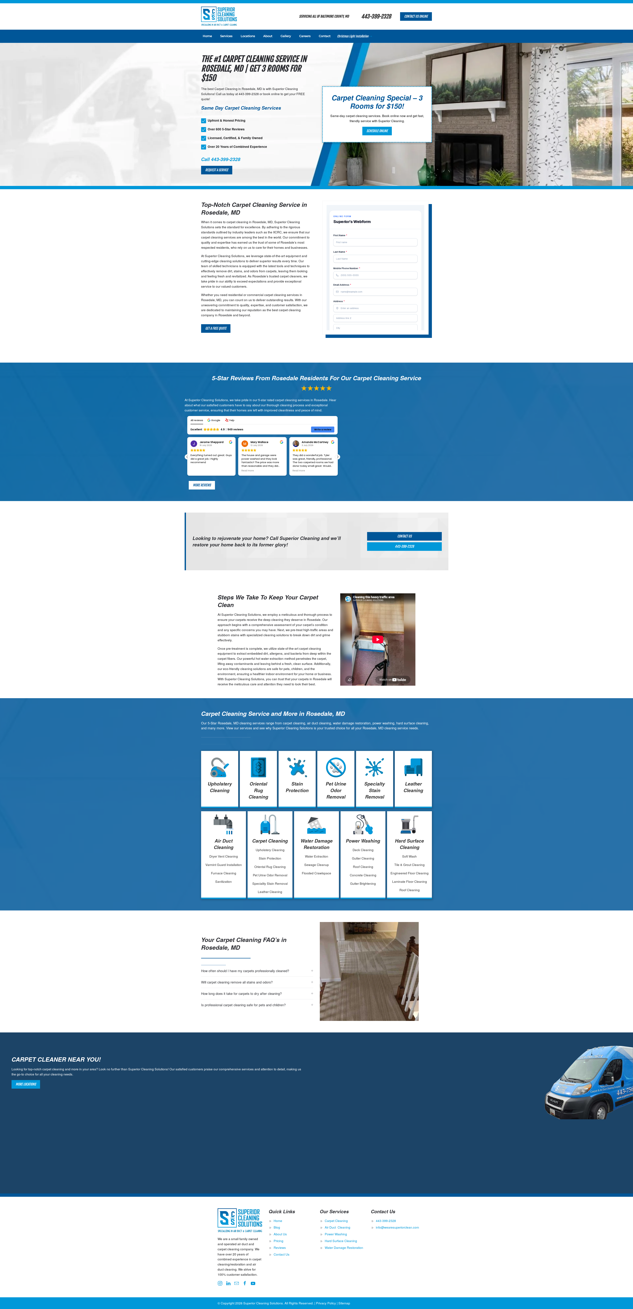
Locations (248, 36)
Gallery (286, 36)
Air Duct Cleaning (223, 843)
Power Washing (363, 840)
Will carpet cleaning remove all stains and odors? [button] (237, 982)
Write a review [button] (322, 429)
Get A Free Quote (215, 328)
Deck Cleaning (363, 850)
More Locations (26, 1084)
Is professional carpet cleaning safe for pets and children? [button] (243, 1005)
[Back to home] (219, 16)
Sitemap (344, 1303)
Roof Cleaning (363, 866)
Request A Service (216, 170)
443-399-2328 (376, 16)
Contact (325, 36)
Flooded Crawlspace (316, 873)
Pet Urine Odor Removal (336, 790)
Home (207, 36)
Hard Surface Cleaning (409, 843)
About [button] (267, 36)
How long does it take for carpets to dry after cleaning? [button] (241, 993)
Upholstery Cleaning (220, 786)
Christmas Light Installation (352, 36)
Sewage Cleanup (316, 864)
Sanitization (223, 881)
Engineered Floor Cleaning (410, 873)
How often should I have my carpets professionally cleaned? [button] (245, 970)
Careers (305, 36)
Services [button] (226, 36)
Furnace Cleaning (223, 873)
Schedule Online (377, 131)
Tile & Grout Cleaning (409, 864)
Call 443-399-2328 (220, 159)
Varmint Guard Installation (223, 864)
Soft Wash (409, 856)
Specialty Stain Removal (374, 790)
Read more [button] (197, 470)
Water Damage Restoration (317, 843)
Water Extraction (316, 856)
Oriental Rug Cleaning (258, 790)
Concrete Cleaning (363, 875)
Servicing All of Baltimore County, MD (324, 16)
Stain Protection (297, 786)
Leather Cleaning (413, 786)
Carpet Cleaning (270, 840)
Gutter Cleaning (363, 858)
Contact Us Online (416, 16)
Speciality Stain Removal (270, 883)
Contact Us (404, 536)
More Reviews (202, 485)
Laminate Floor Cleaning (409, 881)
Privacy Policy (326, 1303)
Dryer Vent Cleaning (223, 856)
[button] (214, 420)
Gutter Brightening (363, 883)
